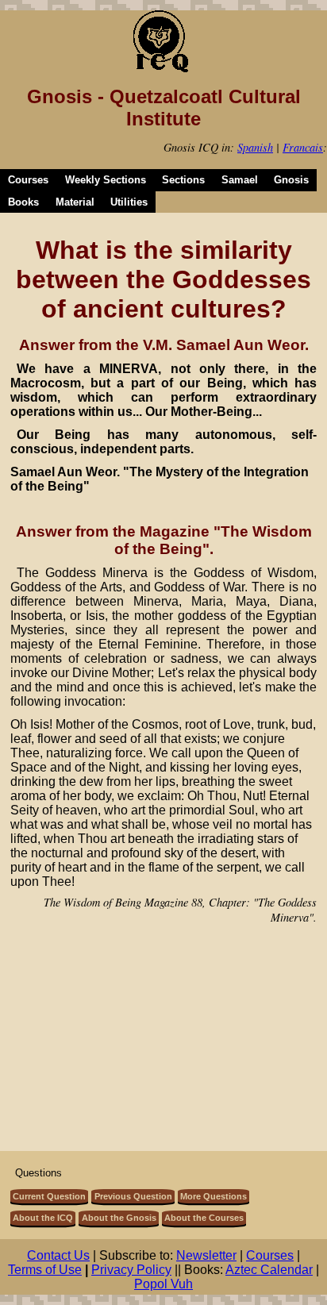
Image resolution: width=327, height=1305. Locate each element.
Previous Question (133, 1196)
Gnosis (291, 180)
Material (75, 202)
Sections (183, 180)
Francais (303, 147)
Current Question (49, 1196)
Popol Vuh (163, 1284)
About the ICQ (43, 1217)
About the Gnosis (119, 1217)
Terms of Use (45, 1269)
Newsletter (206, 1255)
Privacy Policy (131, 1269)
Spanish (255, 147)
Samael (239, 180)
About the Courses (204, 1217)
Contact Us (58, 1255)
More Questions (213, 1196)
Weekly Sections (105, 180)
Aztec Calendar (269, 1269)
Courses (28, 180)
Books (23, 202)
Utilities (129, 202)
